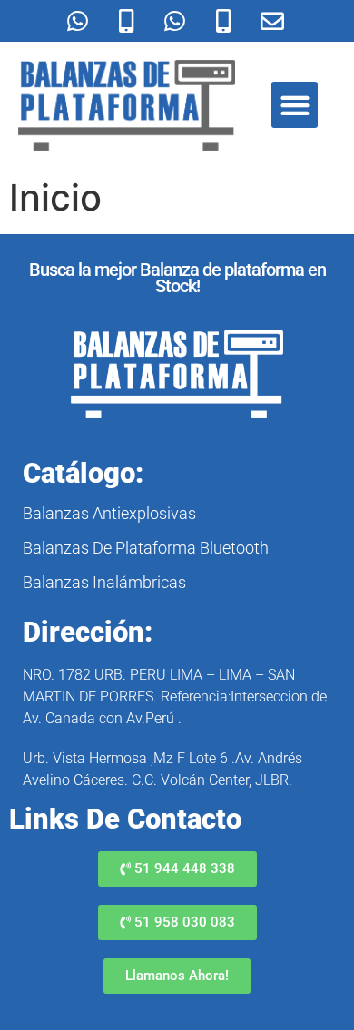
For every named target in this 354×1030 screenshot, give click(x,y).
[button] (294, 105)
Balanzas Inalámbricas (104, 582)
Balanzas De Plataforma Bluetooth (146, 547)
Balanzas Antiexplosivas (109, 513)
